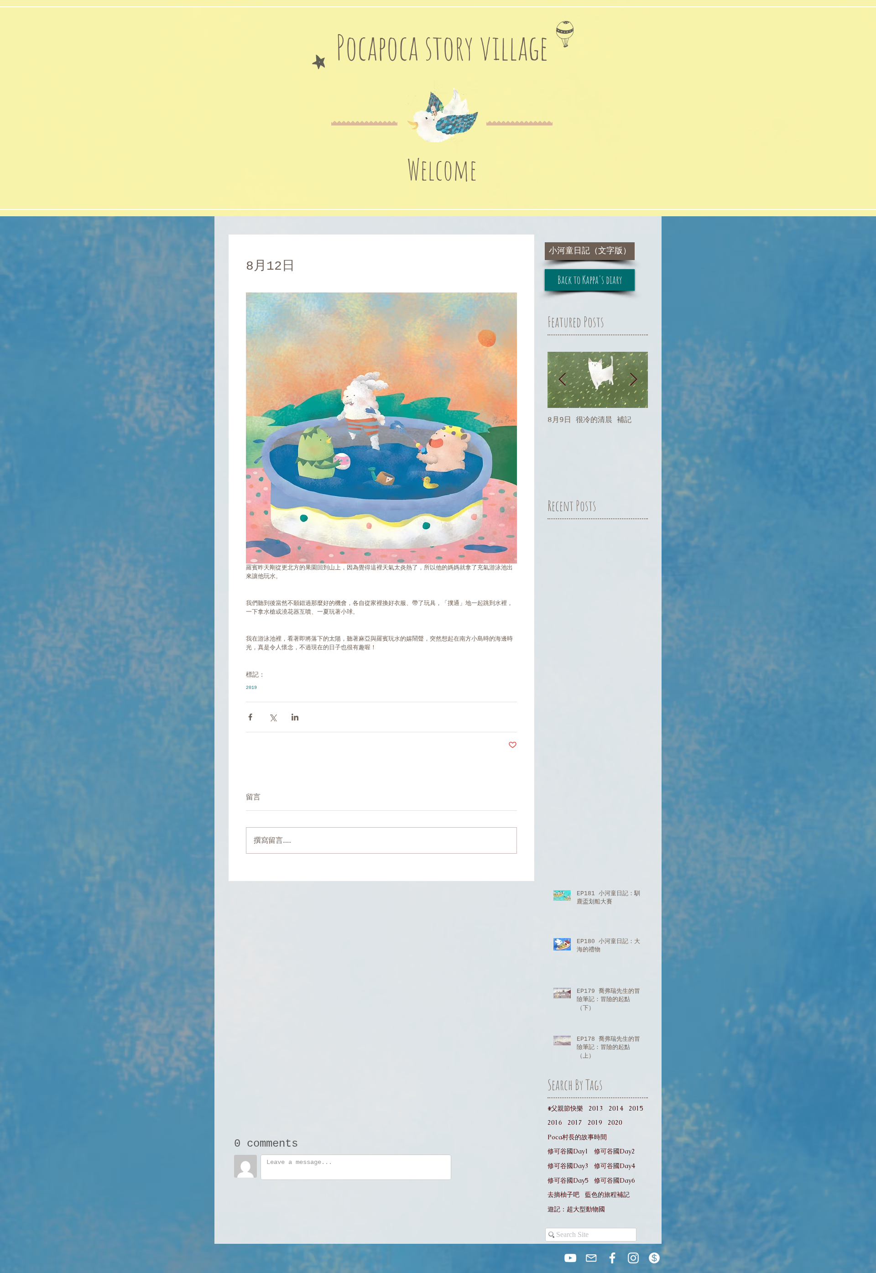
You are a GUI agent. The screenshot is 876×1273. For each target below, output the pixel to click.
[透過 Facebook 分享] (250, 717)
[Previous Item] (562, 380)
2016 (555, 1122)
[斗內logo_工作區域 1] (654, 1258)
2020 (615, 1122)
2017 (575, 1122)
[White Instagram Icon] (633, 1258)
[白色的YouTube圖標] (570, 1258)
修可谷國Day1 (568, 1151)
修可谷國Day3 (568, 1166)
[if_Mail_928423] (591, 1258)
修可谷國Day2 (614, 1151)
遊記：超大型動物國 (576, 1209)
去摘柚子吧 (563, 1194)
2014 (616, 1108)
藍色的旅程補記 (607, 1194)
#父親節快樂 (565, 1108)
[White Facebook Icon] (612, 1258)
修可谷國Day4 (614, 1166)
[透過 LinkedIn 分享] (295, 717)
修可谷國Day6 (614, 1180)
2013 (596, 1108)
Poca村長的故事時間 (577, 1137)
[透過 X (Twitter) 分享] (272, 717)
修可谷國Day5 (568, 1180)
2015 (636, 1108)
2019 (251, 687)
